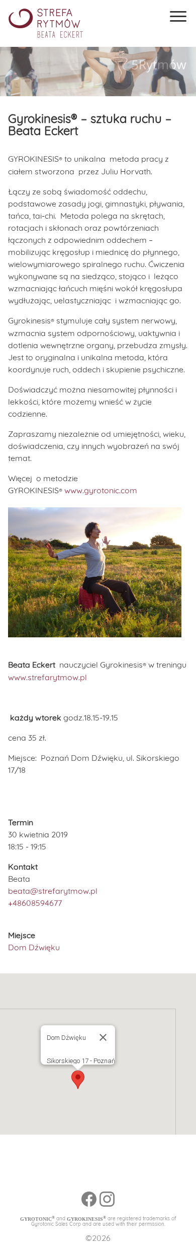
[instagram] (107, 1204)
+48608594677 (35, 903)
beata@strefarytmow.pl (52, 891)
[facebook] (89, 1200)
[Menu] (178, 16)
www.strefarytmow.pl (47, 677)
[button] (77, 1079)
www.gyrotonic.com (100, 490)
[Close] (103, 1037)
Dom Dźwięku (34, 947)
